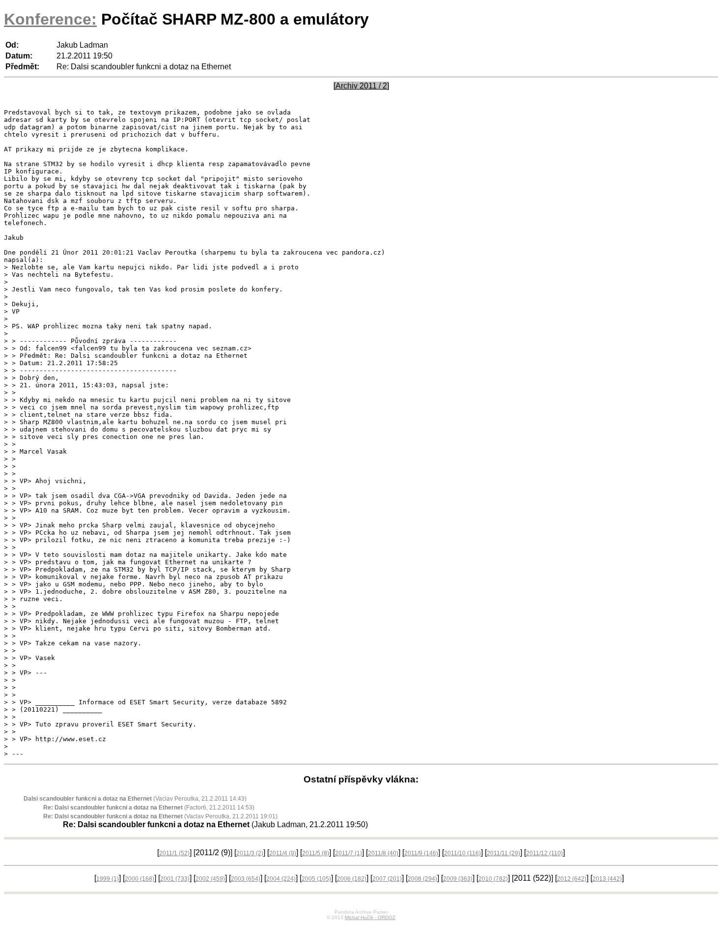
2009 (457, 878)
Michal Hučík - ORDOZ (370, 917)
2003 (245, 878)
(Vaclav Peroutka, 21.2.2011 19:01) (160, 816)
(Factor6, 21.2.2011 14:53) (148, 807)
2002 (210, 878)
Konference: (50, 19)
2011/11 (503, 853)
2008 (422, 878)
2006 (351, 878)
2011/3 (249, 853)
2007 (387, 878)
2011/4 (282, 853)
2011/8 (383, 853)
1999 (107, 878)
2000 (139, 878)
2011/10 (462, 853)
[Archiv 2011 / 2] (361, 86)
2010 (493, 878)
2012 (571, 878)
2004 (281, 878)
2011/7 (348, 853)
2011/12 (544, 853)
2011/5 (315, 853)
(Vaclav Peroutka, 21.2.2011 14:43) (135, 798)
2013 (607, 878)
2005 (316, 878)
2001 (175, 878)
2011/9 (421, 853)
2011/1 (174, 853)
